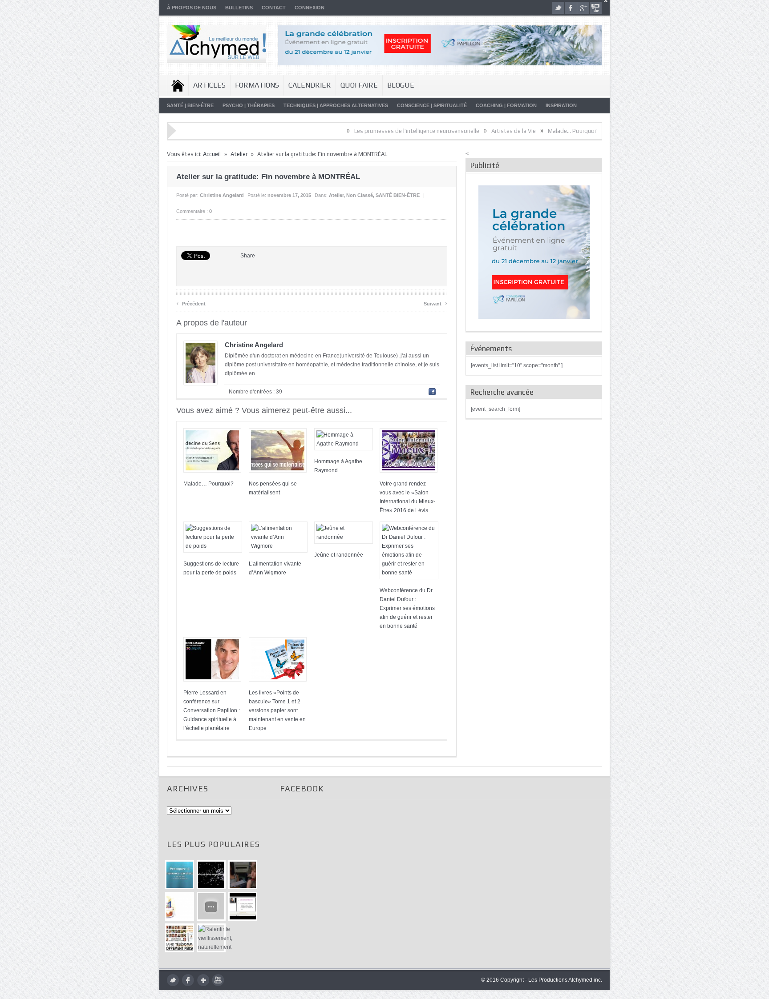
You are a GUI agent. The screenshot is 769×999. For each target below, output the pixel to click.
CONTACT (274, 7)
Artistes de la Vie (477, 131)
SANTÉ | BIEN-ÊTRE (190, 105)
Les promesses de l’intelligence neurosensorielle (380, 131)
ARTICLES (209, 85)
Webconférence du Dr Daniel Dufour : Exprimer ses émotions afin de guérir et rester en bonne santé (407, 608)
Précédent (191, 302)
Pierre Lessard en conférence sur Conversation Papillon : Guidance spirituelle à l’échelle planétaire (211, 710)
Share (247, 256)
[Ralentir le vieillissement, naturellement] (211, 937)
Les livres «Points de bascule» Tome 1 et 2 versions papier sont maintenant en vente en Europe (277, 710)
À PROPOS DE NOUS (191, 7)
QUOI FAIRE (359, 85)
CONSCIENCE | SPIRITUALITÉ (432, 105)
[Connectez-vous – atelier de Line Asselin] (242, 906)
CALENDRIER (309, 85)
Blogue (400, 85)
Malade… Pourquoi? (537, 131)
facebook (571, 8)
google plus (583, 8)
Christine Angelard (222, 195)
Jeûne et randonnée (338, 555)
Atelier (239, 154)
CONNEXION (309, 7)
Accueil (177, 85)
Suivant (435, 302)
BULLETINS (239, 7)
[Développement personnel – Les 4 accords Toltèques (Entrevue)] (211, 874)
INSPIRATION (561, 105)
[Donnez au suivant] (242, 874)
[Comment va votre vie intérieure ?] (211, 906)
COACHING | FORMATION (506, 105)
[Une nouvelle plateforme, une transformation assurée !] (179, 906)
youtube (596, 8)
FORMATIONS (257, 85)
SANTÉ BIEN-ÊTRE (398, 195)
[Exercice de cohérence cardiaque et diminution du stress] (179, 874)
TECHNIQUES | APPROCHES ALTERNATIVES (335, 105)
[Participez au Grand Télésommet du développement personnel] (179, 937)
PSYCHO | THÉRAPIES (249, 105)
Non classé (359, 195)
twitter (558, 8)
